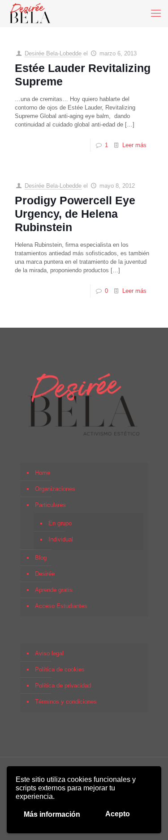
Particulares (50, 505)
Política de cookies (60, 669)
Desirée (45, 573)
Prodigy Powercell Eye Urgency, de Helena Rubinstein (75, 213)
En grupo (60, 523)
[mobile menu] (156, 13)
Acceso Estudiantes (61, 606)
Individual (60, 539)
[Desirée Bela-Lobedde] (30, 13)
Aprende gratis (54, 590)
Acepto (117, 814)
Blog (41, 557)
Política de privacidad (63, 685)
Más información (52, 814)
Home (42, 472)
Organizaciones (55, 488)
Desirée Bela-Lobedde (53, 53)
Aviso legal (49, 653)
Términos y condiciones (66, 701)
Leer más (134, 145)
